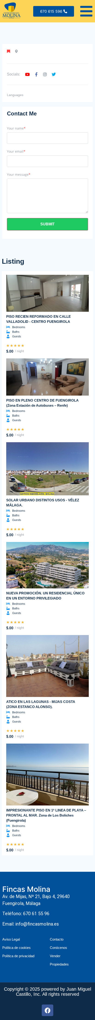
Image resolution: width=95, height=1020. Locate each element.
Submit (47, 224)
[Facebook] (47, 1010)
